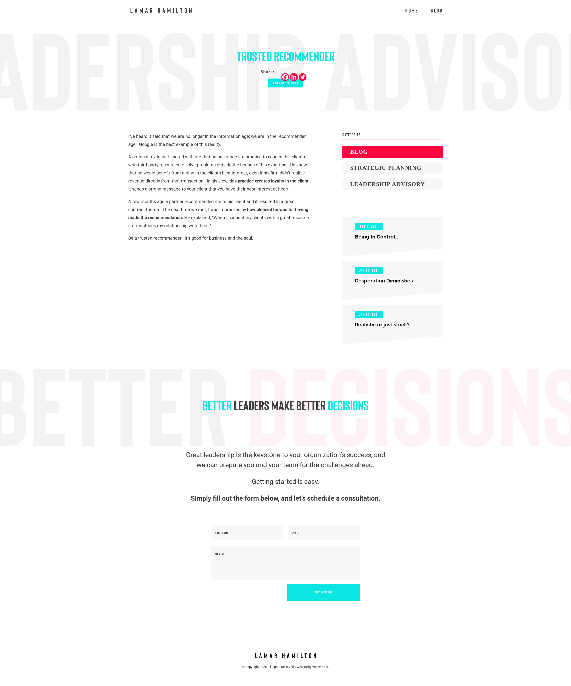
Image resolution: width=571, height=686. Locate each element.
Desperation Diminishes (384, 281)
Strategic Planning (385, 168)
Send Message (323, 592)
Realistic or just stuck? (382, 324)
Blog (437, 11)
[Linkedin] (294, 77)
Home (411, 11)
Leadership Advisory (387, 184)
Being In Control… (376, 237)
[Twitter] (302, 77)
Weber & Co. (320, 667)
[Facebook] (285, 77)
